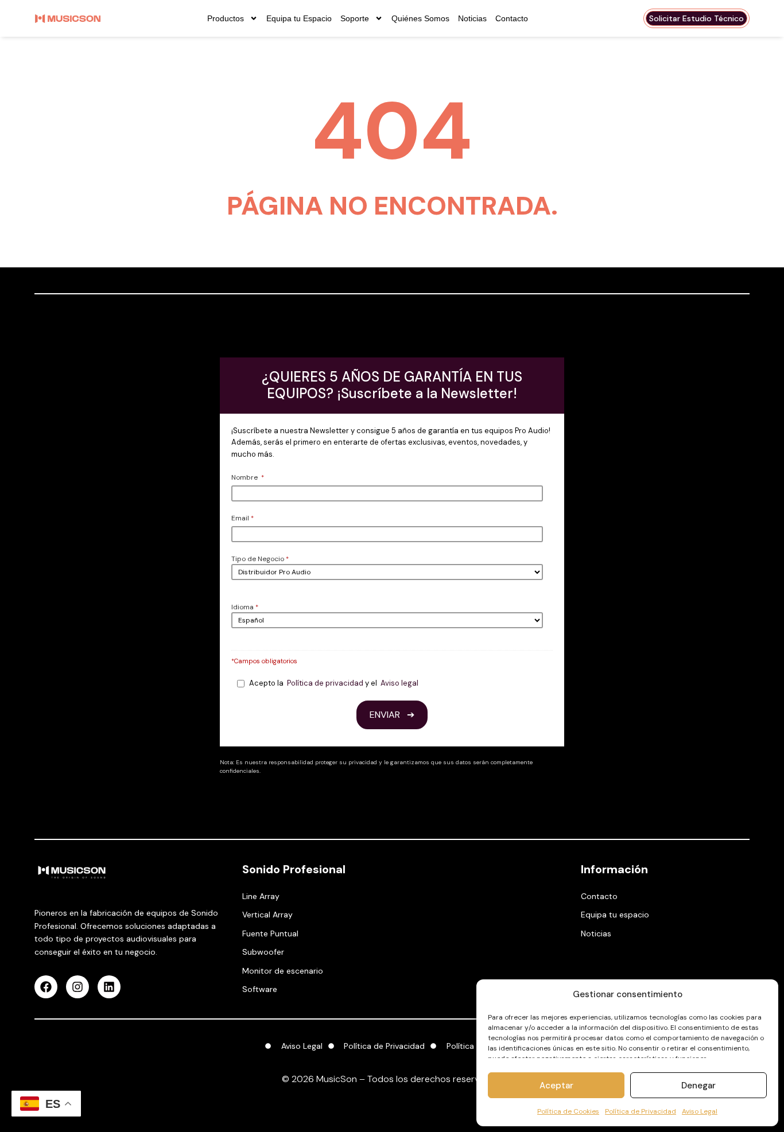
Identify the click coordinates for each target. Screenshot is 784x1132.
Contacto (511, 18)
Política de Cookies (568, 1111)
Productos (225, 18)
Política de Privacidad (640, 1111)
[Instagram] (77, 986)
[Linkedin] (109, 986)
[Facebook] (45, 986)
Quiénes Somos (420, 18)
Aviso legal (399, 683)
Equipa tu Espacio (299, 18)
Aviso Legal (699, 1111)
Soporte (354, 18)
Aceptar (556, 1085)
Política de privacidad (325, 683)
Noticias (472, 18)
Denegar (698, 1085)
